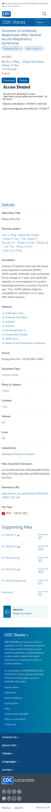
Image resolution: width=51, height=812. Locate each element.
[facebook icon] (4, 791)
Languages (9, 761)
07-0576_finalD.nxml (14, 581)
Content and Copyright (16, 714)
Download (9, 80)
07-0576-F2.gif (11, 558)
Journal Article (10, 375)
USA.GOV (18, 807)
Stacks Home (11, 687)
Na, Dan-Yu (8, 242)
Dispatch (10, 321)
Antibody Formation (16, 317)
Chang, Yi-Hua (10, 65)
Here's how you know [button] (11, 6)
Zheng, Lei (42, 242)
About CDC (9, 745)
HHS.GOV (6, 807)
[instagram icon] (14, 791)
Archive (7, 769)
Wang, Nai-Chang (32, 61)
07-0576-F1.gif (11, 535)
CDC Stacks (15, 635)
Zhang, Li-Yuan (25, 242)
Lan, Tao (9, 246)
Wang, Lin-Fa (23, 246)
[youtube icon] (4, 798)
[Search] (45, 14)
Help (7, 708)
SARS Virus (11, 338)
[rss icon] (19, 798)
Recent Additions (14, 698)
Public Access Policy (15, 719)
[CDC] (6, 14)
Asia (4, 406)
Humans (9, 326)
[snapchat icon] (14, 798)
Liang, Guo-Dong (12, 250)
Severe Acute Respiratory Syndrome (25, 343)
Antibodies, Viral (14, 313)
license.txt (7, 592)
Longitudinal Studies (16, 334)
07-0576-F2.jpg (11, 569)
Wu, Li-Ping (12, 61)
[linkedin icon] (19, 791)
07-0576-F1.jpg (11, 546)
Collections (10, 692)
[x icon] (9, 791)
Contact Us (10, 724)
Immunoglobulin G (15, 330)
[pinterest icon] (9, 798)
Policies (7, 753)
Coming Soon (11, 703)
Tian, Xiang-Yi (29, 238)
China (5, 390)
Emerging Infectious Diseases (18, 454)
